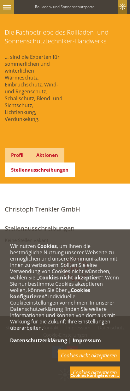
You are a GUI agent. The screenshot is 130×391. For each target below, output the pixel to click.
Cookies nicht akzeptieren (89, 355)
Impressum (87, 340)
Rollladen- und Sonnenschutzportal (65, 6)
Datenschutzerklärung (38, 340)
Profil (17, 155)
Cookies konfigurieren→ (95, 375)
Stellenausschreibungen (39, 170)
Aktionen (47, 155)
